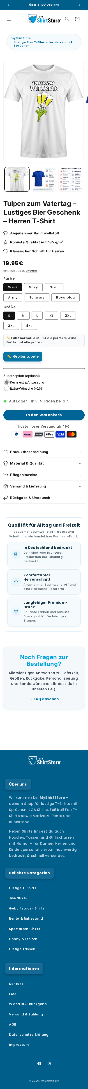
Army (13, 297)
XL (51, 315)
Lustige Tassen (22, 949)
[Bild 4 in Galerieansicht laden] (70, 179)
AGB (12, 1024)
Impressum (19, 1044)
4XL (29, 325)
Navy (33, 287)
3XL (11, 325)
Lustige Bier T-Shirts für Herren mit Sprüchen (43, 43)
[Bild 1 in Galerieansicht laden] (17, 179)
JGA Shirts (18, 898)
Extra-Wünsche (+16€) (27, 388)
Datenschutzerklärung (29, 1034)
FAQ (12, 994)
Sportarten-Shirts (24, 929)
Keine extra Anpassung (27, 382)
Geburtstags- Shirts (26, 908)
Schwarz (37, 297)
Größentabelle (26, 356)
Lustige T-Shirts (23, 888)
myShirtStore (21, 38)
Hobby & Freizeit (23, 939)
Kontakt (16, 983)
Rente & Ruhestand (26, 918)
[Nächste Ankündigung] (80, 5)
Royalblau (65, 297)
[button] (9, 19)
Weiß (12, 287)
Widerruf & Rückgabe (28, 1004)
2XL (68, 315)
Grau (54, 287)
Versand (31, 270)
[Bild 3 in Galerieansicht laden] (44, 179)
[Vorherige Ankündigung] (8, 5)
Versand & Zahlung (26, 1014)
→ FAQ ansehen (44, 699)
